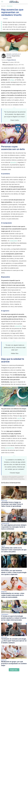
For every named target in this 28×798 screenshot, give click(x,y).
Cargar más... (14, 670)
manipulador (13, 240)
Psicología (4, 500)
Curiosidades (4, 569)
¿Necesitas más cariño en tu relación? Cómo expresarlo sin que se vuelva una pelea (14, 550)
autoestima (18, 326)
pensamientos (9, 448)
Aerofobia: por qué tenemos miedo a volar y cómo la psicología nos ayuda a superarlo (13, 572)
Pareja (3, 546)
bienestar (13, 162)
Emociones (9, 6)
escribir (19, 418)
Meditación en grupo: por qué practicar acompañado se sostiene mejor (14, 663)
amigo (12, 80)
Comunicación (5, 523)
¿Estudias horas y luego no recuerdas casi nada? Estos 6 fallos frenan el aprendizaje (12, 504)
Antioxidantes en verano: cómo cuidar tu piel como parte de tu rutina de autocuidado (12, 595)
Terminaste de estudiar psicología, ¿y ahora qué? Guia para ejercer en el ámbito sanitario (14, 641)
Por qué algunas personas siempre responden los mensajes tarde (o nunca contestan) (13, 527)
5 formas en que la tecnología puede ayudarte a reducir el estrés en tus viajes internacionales (13, 618)
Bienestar (3, 6)
